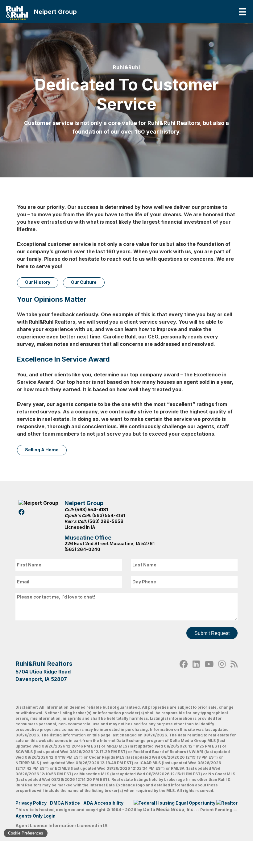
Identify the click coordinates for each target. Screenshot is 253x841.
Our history (37, 282)
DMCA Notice (65, 803)
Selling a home (42, 449)
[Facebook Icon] (184, 671)
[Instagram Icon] (222, 671)
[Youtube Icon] (209, 671)
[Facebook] (23, 512)
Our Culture (84, 282)
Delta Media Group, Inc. (169, 809)
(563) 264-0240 (82, 549)
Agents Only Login (35, 815)
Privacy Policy (31, 803)
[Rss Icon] (234, 671)
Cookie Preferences (25, 833)
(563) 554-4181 (91, 509)
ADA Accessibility (103, 803)
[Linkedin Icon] (196, 671)
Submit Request (212, 633)
